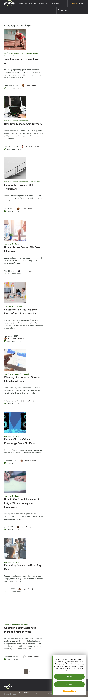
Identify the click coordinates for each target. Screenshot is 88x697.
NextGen (41, 3)
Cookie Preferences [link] (23, 692)
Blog (47, 3)
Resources (28, 3)
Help (36, 693)
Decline (69, 684)
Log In (81, 3)
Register (75, 3)
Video (35, 3)
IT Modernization (18, 306)
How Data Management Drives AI (23, 124)
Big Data (15, 244)
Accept (69, 677)
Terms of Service (52, 693)
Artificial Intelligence (12, 53)
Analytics (7, 121)
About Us (55, 3)
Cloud (6, 624)
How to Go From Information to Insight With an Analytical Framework (22, 503)
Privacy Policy (42, 693)
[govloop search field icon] (69, 3)
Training (20, 3)
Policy (26, 624)
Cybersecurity (26, 53)
